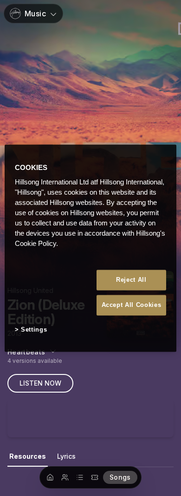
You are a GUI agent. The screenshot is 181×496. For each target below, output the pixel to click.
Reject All (131, 279)
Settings (34, 329)
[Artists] (64, 477)
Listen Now (40, 383)
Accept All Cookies (132, 305)
